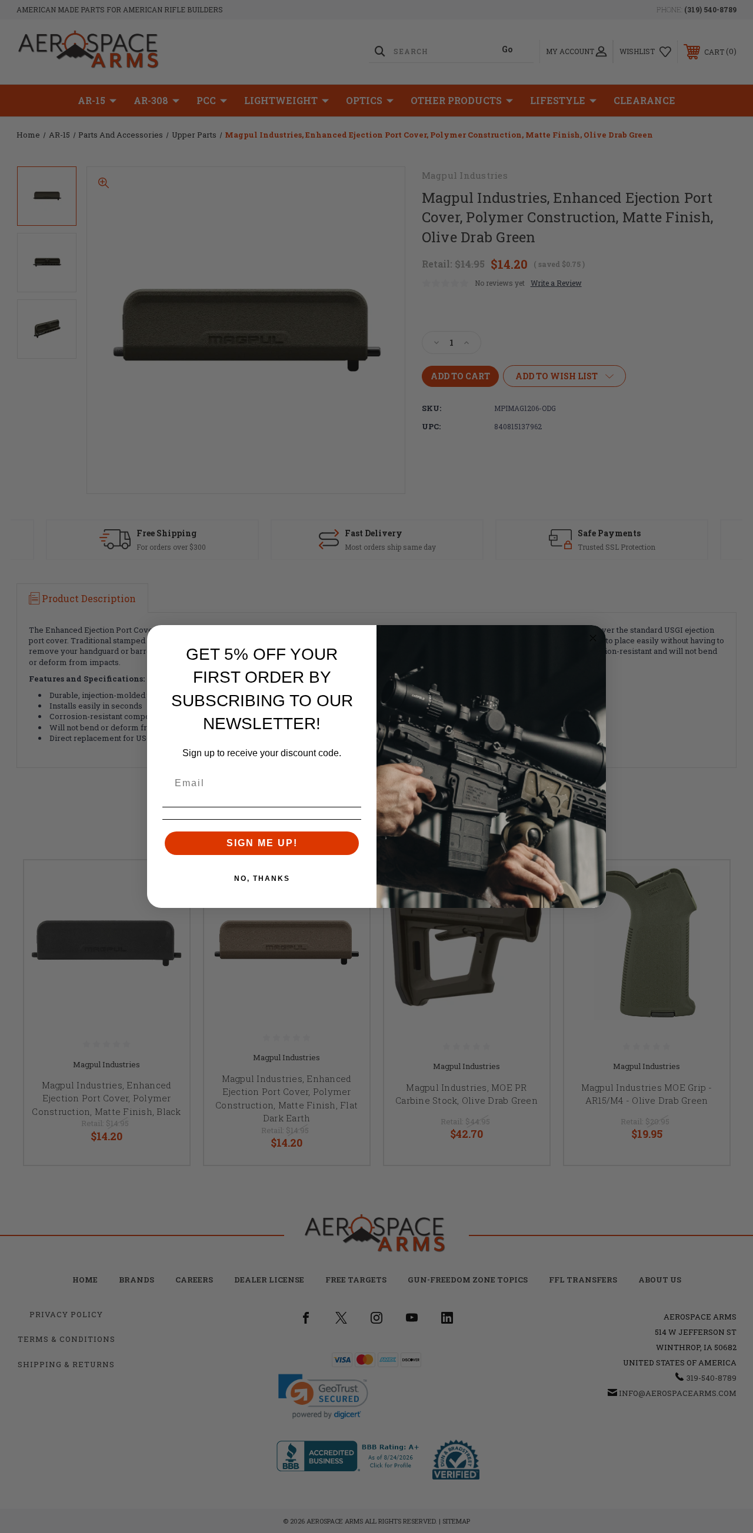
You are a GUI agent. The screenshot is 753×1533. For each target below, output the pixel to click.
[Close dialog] (593, 638)
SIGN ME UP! (262, 843)
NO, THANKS (262, 878)
